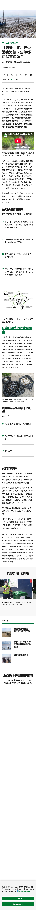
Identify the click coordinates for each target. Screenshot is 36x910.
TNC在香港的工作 (10, 43)
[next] (34, 589)
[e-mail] (31, 75)
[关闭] (33, 884)
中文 (12, 79)
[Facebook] (7, 75)
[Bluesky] (26, 75)
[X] (12, 75)
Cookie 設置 (18, 898)
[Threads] (21, 75)
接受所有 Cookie (18, 904)
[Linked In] (16, 75)
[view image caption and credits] (33, 35)
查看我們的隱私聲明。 (25, 891)
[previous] (2, 589)
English (17, 79)
